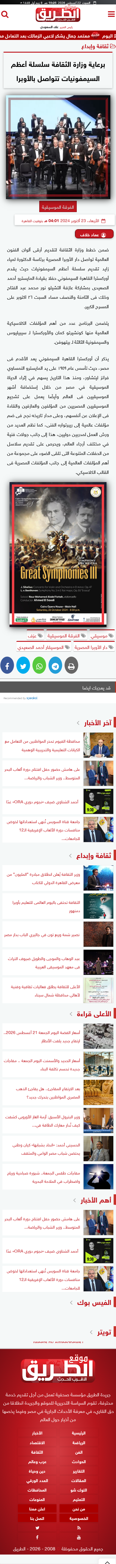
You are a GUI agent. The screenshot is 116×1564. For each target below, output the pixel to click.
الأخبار (37, 1432)
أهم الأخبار (96, 1199)
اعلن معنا (37, 1508)
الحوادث (79, 1461)
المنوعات (37, 1498)
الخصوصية (79, 1518)
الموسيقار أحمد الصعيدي (41, 646)
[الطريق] (58, 20)
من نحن (79, 1508)
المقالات (78, 1480)
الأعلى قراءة (94, 1012)
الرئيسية (79, 1432)
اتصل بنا (37, 1518)
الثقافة (37, 1451)
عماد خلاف (89, 234)
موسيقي (100, 635)
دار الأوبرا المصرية (92, 646)
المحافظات (37, 1489)
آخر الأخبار (97, 721)
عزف (33, 635)
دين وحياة (37, 1470)
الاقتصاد (37, 1442)
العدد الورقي (37, 1480)
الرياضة (79, 1442)
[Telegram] (55, 665)
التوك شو (78, 1489)
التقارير (79, 1470)
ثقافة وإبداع (95, 45)
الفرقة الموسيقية (64, 635)
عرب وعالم (37, 1461)
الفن (79, 1451)
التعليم (79, 1498)
